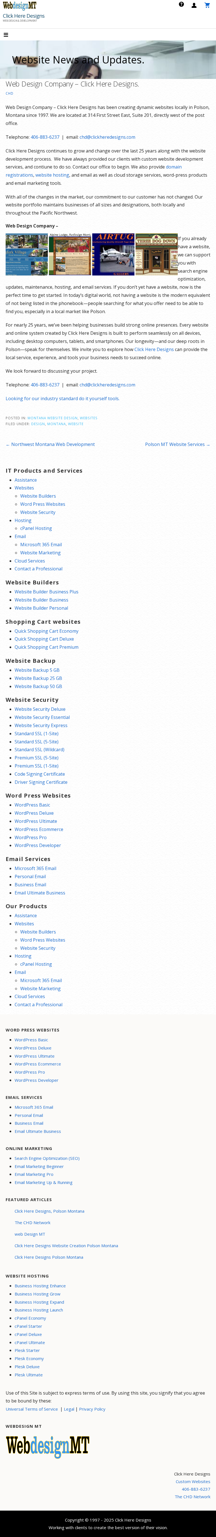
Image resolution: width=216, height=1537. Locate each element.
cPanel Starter (28, 1326)
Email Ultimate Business (40, 893)
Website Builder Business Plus (46, 592)
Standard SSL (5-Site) (36, 742)
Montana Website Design (53, 418)
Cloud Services (30, 561)
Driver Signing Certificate (41, 782)
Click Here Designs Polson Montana (49, 1257)
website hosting (52, 175)
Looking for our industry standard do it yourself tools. (63, 398)
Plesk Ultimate (29, 1374)
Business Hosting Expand (39, 1302)
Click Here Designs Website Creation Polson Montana (66, 1245)
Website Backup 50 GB (38, 686)
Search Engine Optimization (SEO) (47, 1158)
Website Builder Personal (41, 608)
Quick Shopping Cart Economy (46, 631)
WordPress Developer (38, 845)
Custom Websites (193, 1481)
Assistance (26, 480)
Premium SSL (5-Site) (36, 758)
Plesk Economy (29, 1358)
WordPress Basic (32, 805)
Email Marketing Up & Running (44, 1182)
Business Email (30, 885)
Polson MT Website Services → (177, 444)
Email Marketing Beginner (39, 1166)
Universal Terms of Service (32, 1409)
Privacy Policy (92, 1409)
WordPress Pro (31, 837)
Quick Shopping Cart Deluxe (44, 639)
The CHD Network (32, 1222)
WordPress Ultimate (36, 821)
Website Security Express (41, 725)
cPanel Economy (30, 1318)
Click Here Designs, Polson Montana (49, 1211)
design (38, 424)
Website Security (37, 512)
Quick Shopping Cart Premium (46, 647)
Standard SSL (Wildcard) (39, 749)
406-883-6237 (45, 137)
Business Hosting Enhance (40, 1285)
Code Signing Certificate (40, 774)
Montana (56, 424)
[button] (11, 35)
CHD (10, 93)
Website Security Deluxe (40, 709)
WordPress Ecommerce (39, 829)
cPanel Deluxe (28, 1334)
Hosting (23, 520)
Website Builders (38, 496)
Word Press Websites (42, 504)
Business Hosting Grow (37, 1294)
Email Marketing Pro (34, 1174)
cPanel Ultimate (30, 1342)
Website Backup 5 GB (37, 670)
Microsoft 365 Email (41, 544)
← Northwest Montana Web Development (50, 444)
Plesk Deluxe (27, 1366)
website (76, 424)
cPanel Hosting (36, 528)
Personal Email (30, 876)
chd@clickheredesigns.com (107, 137)
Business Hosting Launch (39, 1310)
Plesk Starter (27, 1350)
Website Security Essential (42, 717)
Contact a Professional (38, 569)
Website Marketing (40, 553)
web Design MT (30, 1234)
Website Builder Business (41, 600)
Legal (69, 1409)
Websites (89, 418)
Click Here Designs (23, 15)
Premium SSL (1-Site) (36, 766)
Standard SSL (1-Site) (36, 733)
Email (20, 536)
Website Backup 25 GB (38, 678)
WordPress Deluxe (34, 813)
